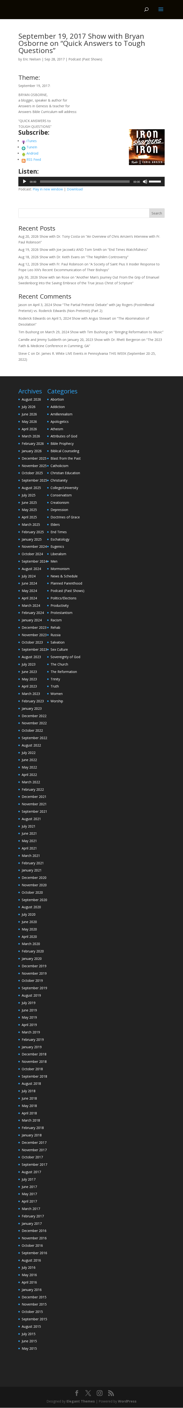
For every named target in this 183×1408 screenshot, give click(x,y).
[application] (91, 181)
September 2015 (34, 1319)
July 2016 (29, 1267)
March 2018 (31, 1120)
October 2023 (32, 642)
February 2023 (33, 701)
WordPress (127, 1401)
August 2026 (31, 399)
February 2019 (33, 1039)
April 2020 (29, 936)
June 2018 (29, 1098)
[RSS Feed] (23, 159)
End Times (59, 532)
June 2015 (29, 1341)
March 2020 (31, 943)
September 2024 (34, 561)
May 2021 (29, 840)
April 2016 (29, 1282)
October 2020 (32, 892)
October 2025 (32, 473)
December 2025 (34, 458)
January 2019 (32, 1047)
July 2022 (29, 752)
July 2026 (29, 406)
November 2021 (34, 804)
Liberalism (58, 554)
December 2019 (34, 966)
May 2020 (29, 929)
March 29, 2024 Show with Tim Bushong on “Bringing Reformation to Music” (104, 332)
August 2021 (31, 819)
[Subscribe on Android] (23, 153)
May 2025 (29, 509)
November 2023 (34, 635)
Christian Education (65, 473)
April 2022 (29, 774)
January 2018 (32, 1135)
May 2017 (29, 1194)
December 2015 (34, 1297)
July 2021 (29, 826)
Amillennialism (61, 414)
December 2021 (34, 796)
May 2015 (29, 1348)
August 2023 (31, 657)
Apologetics (60, 421)
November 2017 (34, 1150)
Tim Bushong (28, 332)
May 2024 (29, 590)
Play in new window (48, 189)
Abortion (57, 399)
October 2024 (32, 554)
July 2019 (29, 1002)
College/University (64, 487)
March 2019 (31, 1032)
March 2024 (31, 605)
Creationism (60, 502)
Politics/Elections (63, 598)
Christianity (59, 480)
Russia (56, 635)
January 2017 (32, 1223)
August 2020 (31, 907)
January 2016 (32, 1289)
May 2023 (29, 679)
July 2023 (29, 664)
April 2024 (29, 598)
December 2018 (34, 1054)
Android (32, 153)
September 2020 (34, 899)
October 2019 (32, 980)
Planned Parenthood (66, 583)
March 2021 (31, 855)
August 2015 (31, 1326)
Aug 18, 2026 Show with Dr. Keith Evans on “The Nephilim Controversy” (73, 257)
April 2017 (29, 1201)
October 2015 (32, 1311)
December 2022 (34, 716)
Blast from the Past (66, 458)
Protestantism (61, 612)
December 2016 (34, 1230)
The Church (59, 664)
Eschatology (60, 539)
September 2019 (34, 988)
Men (54, 561)
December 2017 (34, 1142)
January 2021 (32, 870)
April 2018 (29, 1113)
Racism (56, 620)
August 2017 (31, 1172)
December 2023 (34, 627)
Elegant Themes (80, 1401)
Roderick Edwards (32, 318)
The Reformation (64, 671)
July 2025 (29, 495)
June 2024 (29, 583)
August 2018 (31, 1083)
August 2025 (31, 487)
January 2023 (32, 708)
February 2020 (33, 951)
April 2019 (29, 1024)
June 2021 (29, 833)
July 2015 (29, 1334)
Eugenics (57, 546)
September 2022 (34, 738)
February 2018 (33, 1127)
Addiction (58, 406)
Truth (55, 686)
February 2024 (33, 612)
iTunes (31, 141)
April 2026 (29, 429)
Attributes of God (64, 436)
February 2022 (33, 789)
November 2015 (34, 1304)
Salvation (58, 642)
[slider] (155, 181)
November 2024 (34, 546)
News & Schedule (64, 576)
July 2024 (29, 576)
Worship (57, 701)
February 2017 (33, 1216)
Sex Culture (59, 649)
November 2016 (34, 1238)
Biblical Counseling (65, 451)
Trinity (55, 679)
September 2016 (34, 1253)
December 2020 (34, 877)
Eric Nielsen (32, 59)
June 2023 (29, 671)
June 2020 (29, 921)
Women (57, 693)
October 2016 (32, 1245)
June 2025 (29, 502)
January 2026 (32, 451)
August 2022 (31, 745)
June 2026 (29, 414)
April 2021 (29, 848)
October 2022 (32, 730)
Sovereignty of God (65, 657)
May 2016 (29, 1275)
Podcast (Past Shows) (85, 59)
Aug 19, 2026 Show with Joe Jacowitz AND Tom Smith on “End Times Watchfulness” (83, 249)
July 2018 (29, 1091)
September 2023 (34, 649)
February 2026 (33, 443)
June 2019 (29, 1010)
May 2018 (29, 1105)
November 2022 (34, 723)
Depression (59, 509)
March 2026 (31, 436)
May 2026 (29, 421)
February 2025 (33, 532)
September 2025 (34, 480)
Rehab (55, 627)
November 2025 (34, 465)
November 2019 (34, 973)
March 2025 (31, 524)
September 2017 (34, 1164)
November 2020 (34, 885)
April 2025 (29, 517)
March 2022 (31, 782)
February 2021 (33, 863)
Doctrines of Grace (65, 517)
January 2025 (32, 539)
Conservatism (61, 495)
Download (75, 189)
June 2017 (29, 1186)
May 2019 (29, 1017)
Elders (55, 524)
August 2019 (31, 995)
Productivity (60, 605)
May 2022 (29, 767)
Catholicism (59, 465)
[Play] (24, 181)
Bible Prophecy (62, 443)
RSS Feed (33, 159)
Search (157, 213)
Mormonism (60, 568)
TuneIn (31, 147)
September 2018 (34, 1076)
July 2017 (29, 1179)
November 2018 (34, 1061)
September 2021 (34, 811)
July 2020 (29, 914)
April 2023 (29, 686)
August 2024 (31, 568)
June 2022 (29, 760)
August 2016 (31, 1260)
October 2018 (32, 1069)
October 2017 (32, 1157)
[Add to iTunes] (23, 141)
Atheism (57, 429)
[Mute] (145, 181)
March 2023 (31, 693)
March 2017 (31, 1208)
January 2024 (32, 620)
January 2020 (32, 958)
